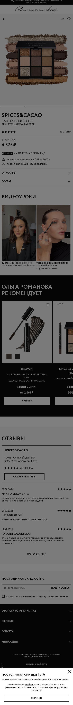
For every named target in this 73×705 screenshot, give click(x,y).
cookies (29, 684)
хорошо (36, 698)
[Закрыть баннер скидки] (69, 671)
